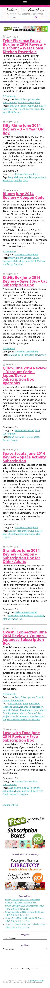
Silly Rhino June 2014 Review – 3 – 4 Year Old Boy (24, 129)
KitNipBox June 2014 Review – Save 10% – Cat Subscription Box (25, 281)
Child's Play (18, 260)
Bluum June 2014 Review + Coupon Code (24, 195)
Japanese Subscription (31, 706)
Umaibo (36, 719)
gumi (25, 703)
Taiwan (14, 440)
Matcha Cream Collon (31, 713)
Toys (25, 180)
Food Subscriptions (25, 99)
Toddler (18, 180)
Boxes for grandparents (20, 615)
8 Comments (9, 96)
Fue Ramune (14, 703)
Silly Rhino (8, 180)
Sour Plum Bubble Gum (19, 719)
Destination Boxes (24, 430)
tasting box (22, 794)
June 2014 (40, 105)
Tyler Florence (10, 108)
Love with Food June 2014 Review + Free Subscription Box (21, 736)
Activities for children (19, 530)
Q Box (30, 436)
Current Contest (23, 781)
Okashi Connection (19, 716)
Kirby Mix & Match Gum (26, 709)
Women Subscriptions (29, 102)
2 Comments (9, 251)
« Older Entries (10, 804)
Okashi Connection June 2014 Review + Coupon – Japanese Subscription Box (25, 637)
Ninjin (6, 716)
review (42, 354)
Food (17, 790)
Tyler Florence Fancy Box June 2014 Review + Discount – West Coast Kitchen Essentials (24, 46)
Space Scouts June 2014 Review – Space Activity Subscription (24, 457)
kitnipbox (29, 354)
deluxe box (8, 790)
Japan (11, 436)
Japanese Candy (11, 706)
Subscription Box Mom (25, 9)
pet (36, 354)
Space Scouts (9, 533)
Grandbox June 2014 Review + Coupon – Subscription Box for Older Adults (21, 556)
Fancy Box (13, 105)
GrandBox (39, 615)
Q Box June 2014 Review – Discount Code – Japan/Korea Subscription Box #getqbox (25, 375)
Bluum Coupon (24, 257)
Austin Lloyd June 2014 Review (24, 787)
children (18, 177)
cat (9, 354)
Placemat (18, 264)
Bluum (11, 257)
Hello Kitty (34, 703)
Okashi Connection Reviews (23, 699)
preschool (40, 177)
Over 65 (18, 618)
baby (10, 177)
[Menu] (25, 2)
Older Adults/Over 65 (26, 612)
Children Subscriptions (26, 173)
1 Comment (9, 348)
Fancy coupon (27, 105)
